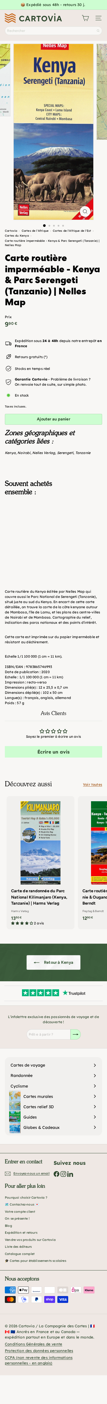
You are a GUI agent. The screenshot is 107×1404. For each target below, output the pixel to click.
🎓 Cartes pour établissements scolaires (35, 1261)
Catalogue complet (20, 1254)
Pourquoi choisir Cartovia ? (26, 1198)
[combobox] (53, 30)
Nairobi (23, 453)
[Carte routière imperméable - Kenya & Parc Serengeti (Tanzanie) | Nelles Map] (53, 531)
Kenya (10, 453)
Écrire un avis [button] (53, 752)
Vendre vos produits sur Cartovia (30, 1240)
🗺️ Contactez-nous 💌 (22, 1204)
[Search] (98, 30)
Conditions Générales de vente (33, 1344)
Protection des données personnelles (39, 1350)
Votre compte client (20, 1212)
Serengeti (65, 453)
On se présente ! (17, 1218)
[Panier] (85, 18)
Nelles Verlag (43, 453)
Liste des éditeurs (18, 1247)
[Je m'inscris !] (75, 1034)
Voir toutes (92, 784)
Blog (8, 1226)
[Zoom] (85, 211)
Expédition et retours (21, 1233)
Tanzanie (82, 453)
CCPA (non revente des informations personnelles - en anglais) (38, 1360)
